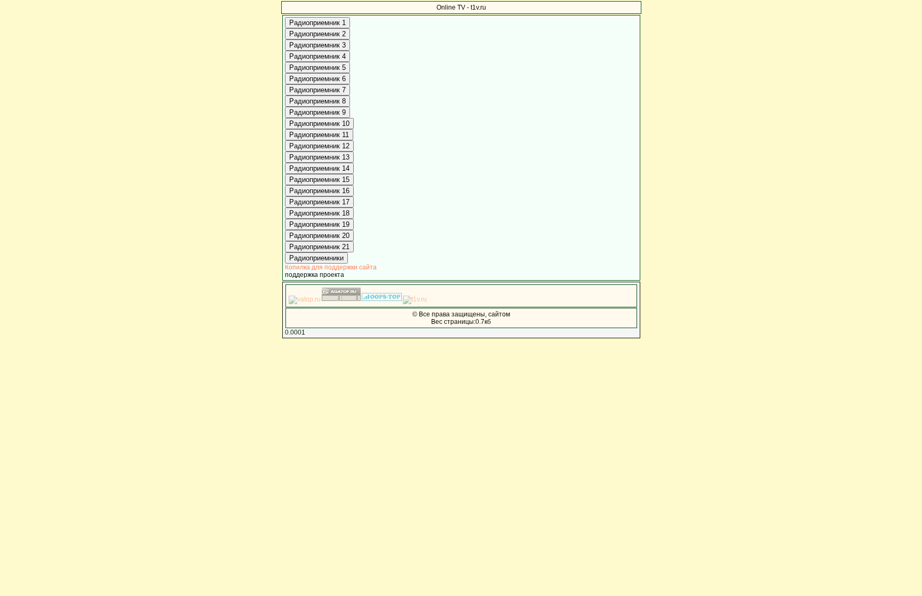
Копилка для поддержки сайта (331, 267)
